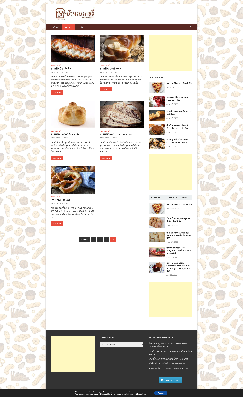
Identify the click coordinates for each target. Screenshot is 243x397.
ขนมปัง (53, 65)
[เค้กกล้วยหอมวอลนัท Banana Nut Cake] (157, 112)
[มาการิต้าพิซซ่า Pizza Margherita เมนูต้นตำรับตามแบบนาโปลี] (157, 248)
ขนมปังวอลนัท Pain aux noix (116, 134)
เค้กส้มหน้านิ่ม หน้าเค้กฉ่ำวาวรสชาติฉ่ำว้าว (168, 364)
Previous (84, 239)
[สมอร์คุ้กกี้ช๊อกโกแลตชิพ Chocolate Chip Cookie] (157, 140)
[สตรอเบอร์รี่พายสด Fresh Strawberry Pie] (157, 98)
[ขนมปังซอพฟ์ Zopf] (122, 50)
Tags (184, 197)
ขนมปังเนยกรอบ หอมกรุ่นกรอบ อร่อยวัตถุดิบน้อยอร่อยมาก (178, 235)
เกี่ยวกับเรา (81, 27)
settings (142, 394)
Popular (156, 197)
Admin (66, 72)
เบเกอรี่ (58, 65)
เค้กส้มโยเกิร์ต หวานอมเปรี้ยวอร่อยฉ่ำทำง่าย (168, 368)
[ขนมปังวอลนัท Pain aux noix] (122, 115)
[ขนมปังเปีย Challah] (73, 50)
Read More (56, 91)
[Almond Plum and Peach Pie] (157, 83)
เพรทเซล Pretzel (60, 199)
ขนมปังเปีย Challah (61, 68)
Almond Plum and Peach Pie (179, 83)
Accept (160, 393)
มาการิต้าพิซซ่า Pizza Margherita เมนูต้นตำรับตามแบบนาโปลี (179, 250)
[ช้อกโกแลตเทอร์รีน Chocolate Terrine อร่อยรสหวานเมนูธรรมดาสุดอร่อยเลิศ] (157, 263)
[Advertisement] (170, 53)
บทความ (67, 27)
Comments (171, 197)
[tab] (156, 197)
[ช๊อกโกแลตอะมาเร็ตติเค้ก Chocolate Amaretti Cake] (157, 126)
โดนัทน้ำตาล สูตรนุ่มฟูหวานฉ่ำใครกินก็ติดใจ (168, 359)
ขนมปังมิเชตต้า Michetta (65, 134)
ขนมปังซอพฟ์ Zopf (110, 68)
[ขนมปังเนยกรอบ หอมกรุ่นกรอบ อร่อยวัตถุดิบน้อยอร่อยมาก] (157, 233)
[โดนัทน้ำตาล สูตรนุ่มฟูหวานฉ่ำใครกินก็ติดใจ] (157, 219)
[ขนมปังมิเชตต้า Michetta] (73, 115)
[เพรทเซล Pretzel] (73, 181)
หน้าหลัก (56, 27)
